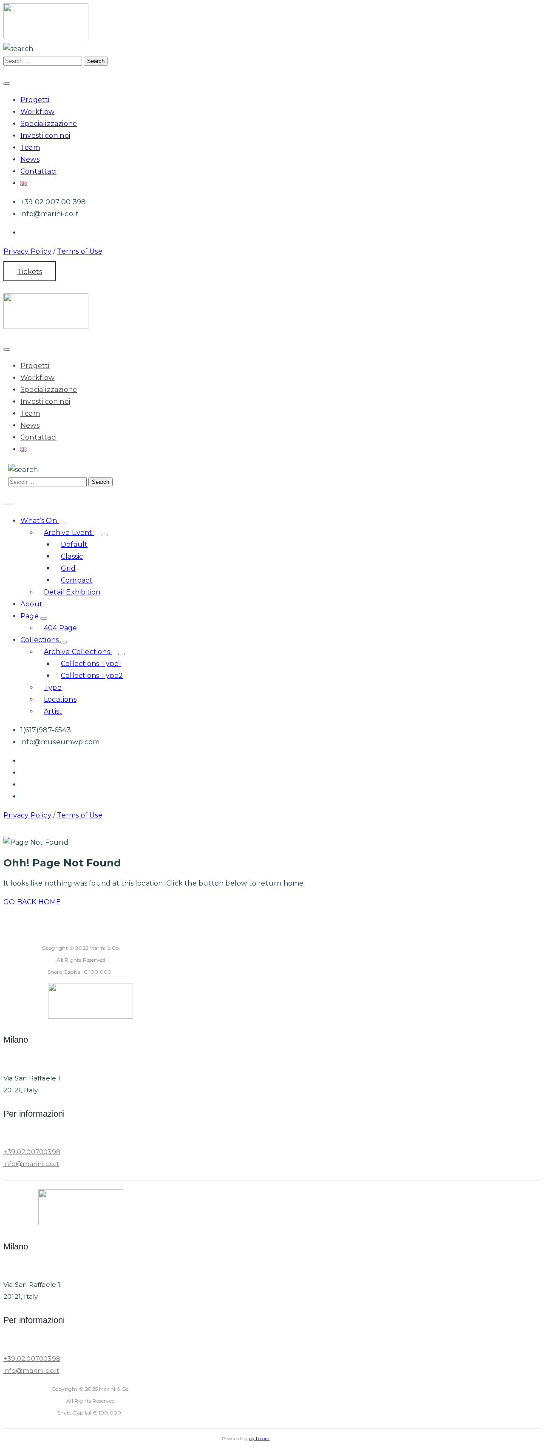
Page (30, 616)
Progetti (35, 100)
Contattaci (38, 171)
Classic (72, 556)
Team (30, 147)
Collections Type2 (92, 676)
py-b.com (259, 1438)
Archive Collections (78, 652)
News (30, 159)
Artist (53, 711)
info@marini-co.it (31, 1164)
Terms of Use (79, 251)
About (31, 604)
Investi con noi (45, 135)
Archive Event (69, 533)
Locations (60, 699)
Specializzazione (48, 124)
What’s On (39, 521)
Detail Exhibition (72, 592)
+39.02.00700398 (31, 1152)
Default (74, 544)
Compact (76, 580)
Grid (68, 568)
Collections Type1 (91, 664)
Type (53, 687)
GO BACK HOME (32, 902)
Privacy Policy (27, 251)
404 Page (60, 628)
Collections (40, 640)
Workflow (37, 112)
